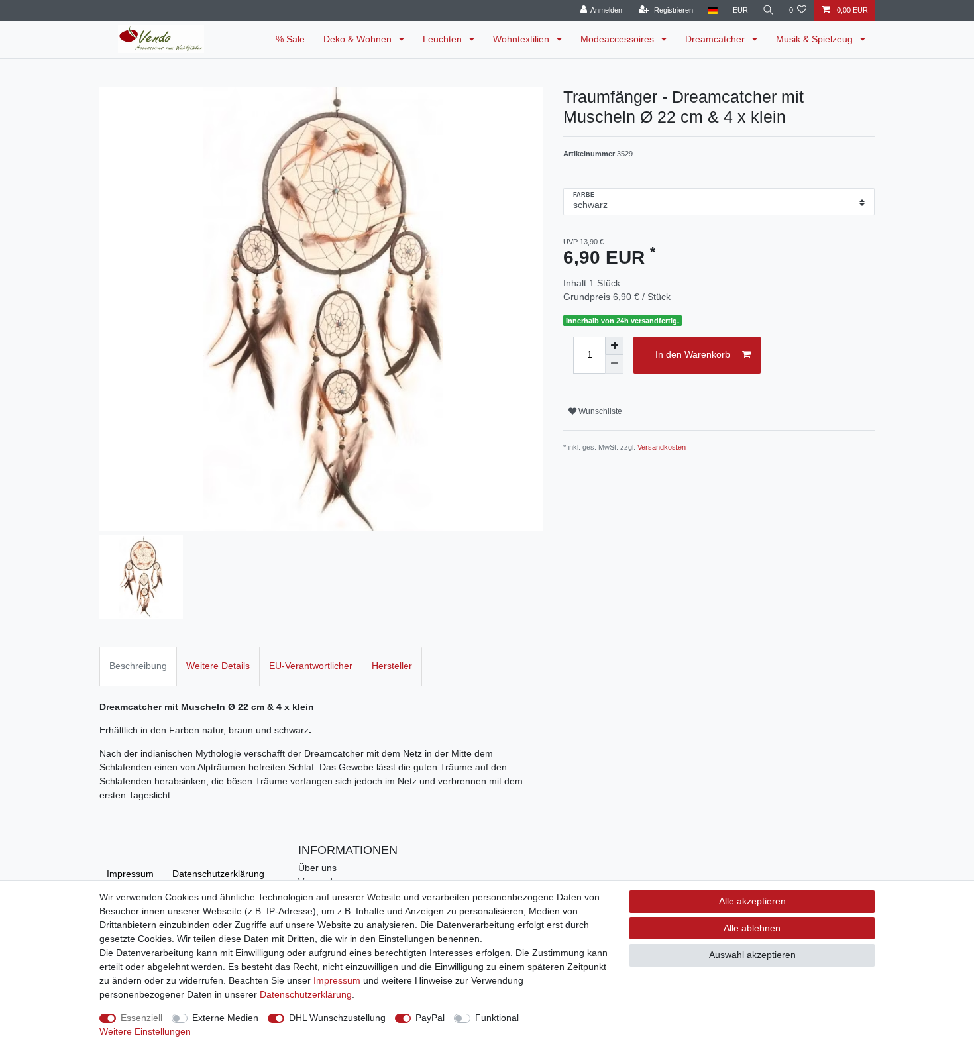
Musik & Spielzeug (815, 39)
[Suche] (768, 10)
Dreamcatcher (716, 39)
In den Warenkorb (692, 354)
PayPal (430, 1017)
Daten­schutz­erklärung (218, 873)
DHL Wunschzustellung (337, 1017)
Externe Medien (225, 1017)
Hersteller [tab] (392, 665)
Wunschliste (599, 411)
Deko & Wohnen (358, 39)
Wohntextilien (522, 39)
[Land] (712, 10)
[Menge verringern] (614, 364)
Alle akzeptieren (752, 901)
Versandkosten (661, 447)
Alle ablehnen (752, 928)
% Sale (290, 39)
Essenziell (141, 1017)
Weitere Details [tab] (218, 665)
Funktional (497, 1017)
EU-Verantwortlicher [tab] (310, 665)
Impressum (130, 873)
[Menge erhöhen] (614, 346)
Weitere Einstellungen (145, 1031)
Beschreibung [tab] (138, 665)
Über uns (317, 868)
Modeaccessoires (618, 39)
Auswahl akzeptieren (752, 954)
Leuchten (443, 39)
